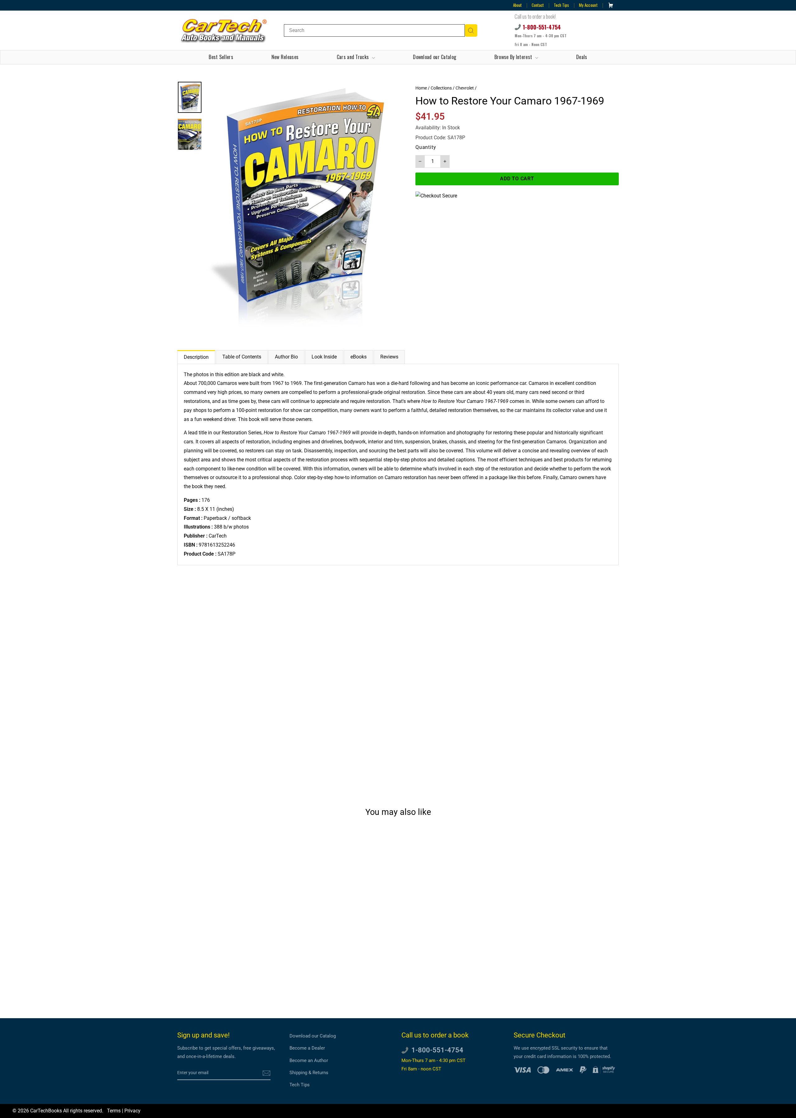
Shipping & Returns (308, 1072)
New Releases (285, 57)
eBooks (358, 357)
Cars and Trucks (353, 57)
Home (421, 87)
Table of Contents (241, 357)
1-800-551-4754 (542, 27)
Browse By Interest (514, 57)
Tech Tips (561, 5)
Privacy (132, 1111)
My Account (588, 5)
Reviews (389, 357)
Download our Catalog (434, 57)
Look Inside (324, 357)
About (517, 5)
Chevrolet (465, 87)
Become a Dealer (307, 1048)
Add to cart (230, 979)
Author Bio (286, 357)
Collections (441, 87)
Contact (538, 5)
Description (196, 357)
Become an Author (308, 1060)
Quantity (425, 147)
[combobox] (374, 30)
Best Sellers (221, 57)
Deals (581, 57)
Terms (114, 1111)
